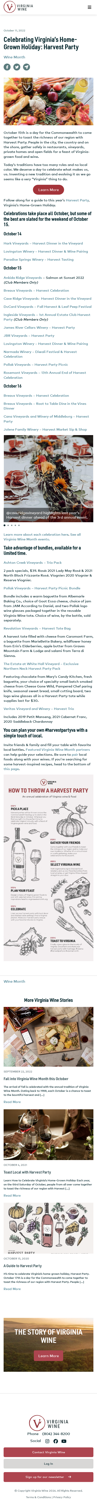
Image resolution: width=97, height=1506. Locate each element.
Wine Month (14, 57)
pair (75, 754)
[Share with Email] (26, 67)
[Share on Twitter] (16, 67)
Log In (48, 1463)
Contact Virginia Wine (48, 1452)
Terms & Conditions (38, 1497)
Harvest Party (77, 200)
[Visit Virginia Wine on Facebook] (55, 1441)
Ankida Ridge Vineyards (23, 277)
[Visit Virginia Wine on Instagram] (47, 1441)
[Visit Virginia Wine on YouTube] (64, 1441)
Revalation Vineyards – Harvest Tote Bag (37, 628)
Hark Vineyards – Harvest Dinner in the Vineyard (43, 243)
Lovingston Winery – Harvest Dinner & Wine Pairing (46, 251)
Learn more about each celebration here (36, 534)
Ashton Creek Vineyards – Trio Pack (33, 562)
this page (11, 769)
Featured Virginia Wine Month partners (58, 749)
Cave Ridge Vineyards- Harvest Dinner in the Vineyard (48, 298)
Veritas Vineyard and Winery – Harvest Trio (39, 709)
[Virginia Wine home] (18, 7)
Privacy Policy (62, 1497)
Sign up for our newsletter (44, 1477)
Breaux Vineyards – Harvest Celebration (37, 290)
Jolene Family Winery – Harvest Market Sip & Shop (45, 429)
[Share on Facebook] (7, 67)
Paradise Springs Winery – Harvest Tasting (39, 259)
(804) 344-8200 (56, 1433)
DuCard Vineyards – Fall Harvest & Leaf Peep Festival (48, 306)
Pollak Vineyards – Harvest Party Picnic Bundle (42, 588)
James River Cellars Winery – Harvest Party (39, 327)
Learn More (48, 189)
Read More (12, 1102)
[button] (4, 525)
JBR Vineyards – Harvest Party (29, 335)
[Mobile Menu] (90, 7)
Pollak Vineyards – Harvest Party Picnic (36, 364)
